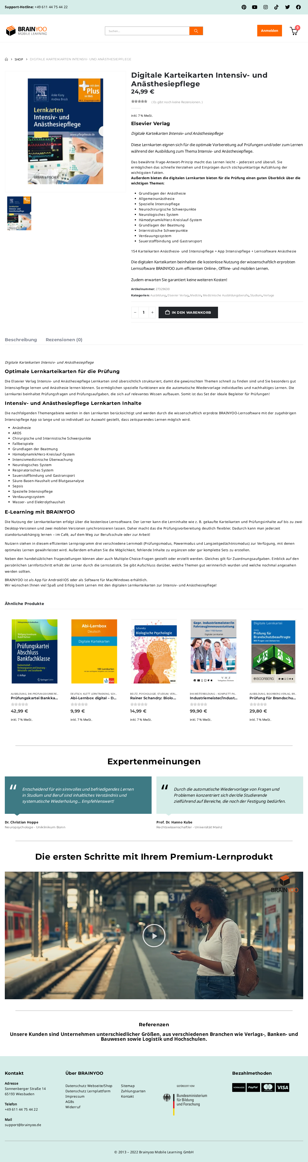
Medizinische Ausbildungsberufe (226, 295)
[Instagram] (265, 7)
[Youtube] (255, 7)
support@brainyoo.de (23, 1124)
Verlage (268, 295)
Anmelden (269, 30)
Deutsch (76, 693)
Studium (256, 295)
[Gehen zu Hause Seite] (6, 59)
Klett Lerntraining (96, 693)
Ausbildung (158, 295)
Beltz (134, 693)
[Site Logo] (26, 31)
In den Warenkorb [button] (54, 622)
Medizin (195, 295)
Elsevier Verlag (178, 295)
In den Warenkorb (191, 312)
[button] (154, 936)
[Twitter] (287, 7)
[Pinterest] (244, 7)
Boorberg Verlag (278, 693)
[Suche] (196, 31)
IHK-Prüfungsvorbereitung (46, 693)
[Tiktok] (276, 7)
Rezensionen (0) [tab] (64, 339)
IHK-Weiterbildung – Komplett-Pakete (215, 693)
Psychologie (147, 693)
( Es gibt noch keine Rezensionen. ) (177, 102)
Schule (115, 693)
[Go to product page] (34, 651)
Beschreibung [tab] (21, 339)
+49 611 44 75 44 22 (51, 7)
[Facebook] (298, 7)
